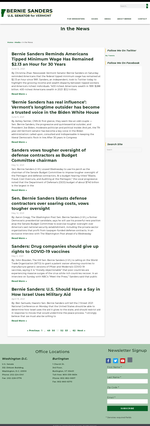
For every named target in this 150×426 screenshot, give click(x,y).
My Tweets (110, 55)
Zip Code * (113, 341)
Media (108, 19)
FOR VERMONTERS (76, 19)
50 (53, 284)
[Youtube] (122, 314)
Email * (111, 351)
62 (74, 284)
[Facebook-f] (108, 314)
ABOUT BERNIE (124, 19)
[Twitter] (115, 314)
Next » (81, 284)
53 (66, 284)
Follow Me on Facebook (123, 62)
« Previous (33, 284)
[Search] (147, 6)
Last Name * (114, 331)
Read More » (19, 84)
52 (62, 284)
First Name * (114, 321)
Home (10, 42)
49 (48, 284)
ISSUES (94, 19)
